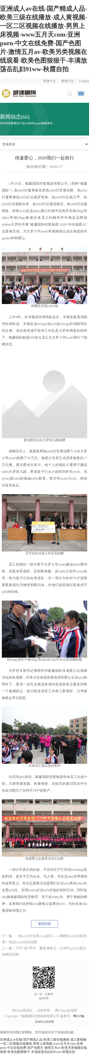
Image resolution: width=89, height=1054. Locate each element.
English (84, 81)
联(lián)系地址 (22, 1010)
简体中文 (49, 81)
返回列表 (44, 924)
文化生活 (8, 144)
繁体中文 (67, 81)
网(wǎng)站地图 (66, 1010)
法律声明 (43, 1010)
